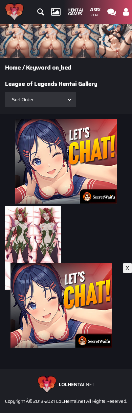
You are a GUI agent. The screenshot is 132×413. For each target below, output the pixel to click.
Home (13, 67)
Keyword (38, 67)
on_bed (61, 67)
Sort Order (23, 99)
